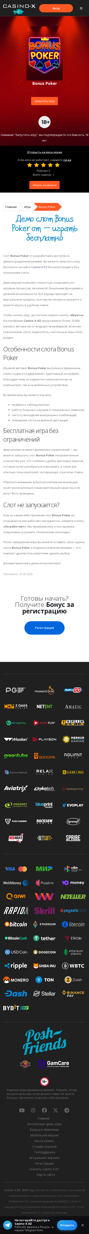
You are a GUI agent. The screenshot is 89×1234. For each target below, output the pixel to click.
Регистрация (44, 628)
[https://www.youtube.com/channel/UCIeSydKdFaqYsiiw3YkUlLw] (21, 1110)
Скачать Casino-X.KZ (44, 1169)
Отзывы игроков (44, 1146)
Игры (27, 207)
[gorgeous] (57, 165)
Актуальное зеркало (44, 1158)
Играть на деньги (44, 185)
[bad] (29, 165)
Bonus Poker (47, 207)
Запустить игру (45, 101)
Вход (56, 8)
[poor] (36, 165)
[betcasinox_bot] (66, 1110)
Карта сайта (46, 1175)
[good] (50, 165)
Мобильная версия (44, 1135)
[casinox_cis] (33, 1110)
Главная (11, 207)
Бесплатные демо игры (44, 1124)
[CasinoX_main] (55, 1110)
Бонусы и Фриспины (44, 1130)
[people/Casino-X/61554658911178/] (44, 1110)
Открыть (67, 1225)
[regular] (43, 165)
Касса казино (44, 1141)
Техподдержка (44, 1152)
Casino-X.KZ (39, 267)
